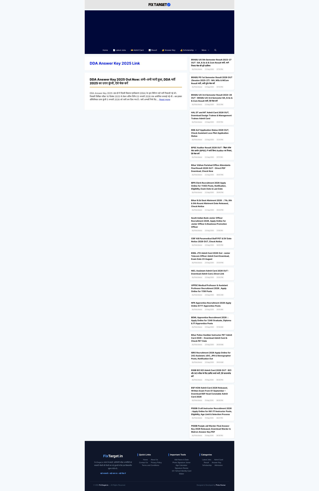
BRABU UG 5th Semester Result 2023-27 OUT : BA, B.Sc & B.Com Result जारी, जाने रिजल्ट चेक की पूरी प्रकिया (211, 62)
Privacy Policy (156, 462)
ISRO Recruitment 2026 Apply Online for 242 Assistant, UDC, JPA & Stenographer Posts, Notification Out (211, 355)
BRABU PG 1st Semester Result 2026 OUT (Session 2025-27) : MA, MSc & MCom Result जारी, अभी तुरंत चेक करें (211, 80)
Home (105, 50)
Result (206, 462)
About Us (154, 460)
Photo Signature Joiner (181, 462)
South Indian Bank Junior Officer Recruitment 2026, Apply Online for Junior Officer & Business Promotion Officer (209, 222)
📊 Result (153, 50)
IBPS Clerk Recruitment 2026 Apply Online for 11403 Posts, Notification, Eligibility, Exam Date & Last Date (208, 186)
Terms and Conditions (150, 465)
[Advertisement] (159, 27)
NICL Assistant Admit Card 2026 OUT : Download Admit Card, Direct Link (210, 272)
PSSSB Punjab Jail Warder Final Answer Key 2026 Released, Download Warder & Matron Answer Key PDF (211, 429)
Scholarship (207, 465)
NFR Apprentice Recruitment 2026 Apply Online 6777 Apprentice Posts (211, 304)
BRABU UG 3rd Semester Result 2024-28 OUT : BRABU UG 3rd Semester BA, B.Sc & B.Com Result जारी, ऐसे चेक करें (212, 98)
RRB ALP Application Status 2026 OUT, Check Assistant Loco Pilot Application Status (210, 133)
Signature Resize (181, 468)
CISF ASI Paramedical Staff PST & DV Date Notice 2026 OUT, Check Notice (211, 240)
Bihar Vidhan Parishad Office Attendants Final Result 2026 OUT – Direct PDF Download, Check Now (210, 168)
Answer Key (216, 462)
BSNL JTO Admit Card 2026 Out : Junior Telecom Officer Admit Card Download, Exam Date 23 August (210, 256)
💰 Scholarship (187, 50)
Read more (164, 99)
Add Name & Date (181, 460)
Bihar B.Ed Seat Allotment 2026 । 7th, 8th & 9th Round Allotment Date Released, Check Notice (211, 203)
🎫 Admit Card (137, 50)
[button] (215, 50)
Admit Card (218, 460)
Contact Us (143, 462)
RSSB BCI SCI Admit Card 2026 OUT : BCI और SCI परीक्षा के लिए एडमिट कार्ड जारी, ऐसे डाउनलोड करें (211, 373)
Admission (219, 465)
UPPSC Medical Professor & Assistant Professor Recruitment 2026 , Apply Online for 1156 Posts (209, 288)
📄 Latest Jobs (119, 50)
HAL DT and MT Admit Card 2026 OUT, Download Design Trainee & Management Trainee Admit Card (211, 115)
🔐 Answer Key (168, 50)
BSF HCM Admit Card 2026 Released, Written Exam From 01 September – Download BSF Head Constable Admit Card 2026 (209, 392)
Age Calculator (181, 465)
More (204, 50)
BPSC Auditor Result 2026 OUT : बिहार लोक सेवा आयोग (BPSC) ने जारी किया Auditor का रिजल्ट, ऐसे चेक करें (211, 150)
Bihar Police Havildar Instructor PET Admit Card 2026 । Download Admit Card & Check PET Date (211, 338)
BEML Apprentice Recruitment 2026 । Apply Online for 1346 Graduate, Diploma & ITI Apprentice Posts (211, 320)
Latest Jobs (206, 460)
